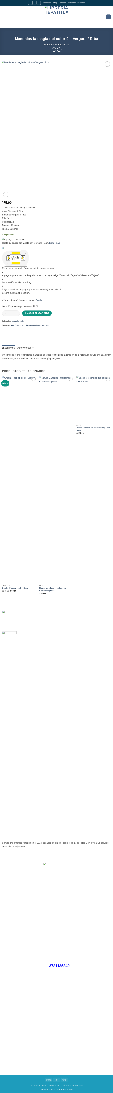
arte (12, 325)
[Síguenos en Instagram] (34, 3)
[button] (3, 16)
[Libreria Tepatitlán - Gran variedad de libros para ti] (56, 17)
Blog (55, 3)
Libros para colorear (33, 325)
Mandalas (62, 44)
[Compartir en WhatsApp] (4, 331)
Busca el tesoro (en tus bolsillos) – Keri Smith (93, 429)
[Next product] (54, 49)
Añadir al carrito (37, 313)
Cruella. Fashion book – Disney (15, 588)
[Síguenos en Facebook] (30, 3)
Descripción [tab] (8, 348)
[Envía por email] (19, 331)
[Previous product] (59, 49)
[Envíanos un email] (39, 3)
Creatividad (19, 325)
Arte (22, 321)
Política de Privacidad (76, 3)
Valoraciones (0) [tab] (25, 348)
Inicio (48, 44)
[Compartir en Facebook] (9, 331)
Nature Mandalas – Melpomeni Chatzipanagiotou (52, 589)
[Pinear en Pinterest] (24, 331)
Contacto (62, 3)
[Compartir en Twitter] (14, 331)
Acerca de (47, 3)
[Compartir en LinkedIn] (29, 331)
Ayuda (39, 300)
